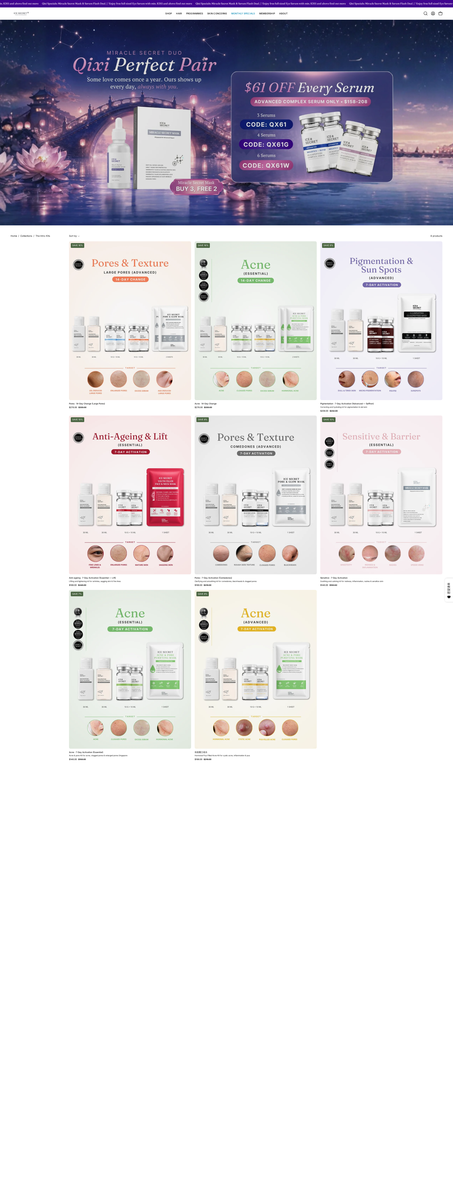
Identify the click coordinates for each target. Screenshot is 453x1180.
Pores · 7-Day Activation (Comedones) (213, 578)
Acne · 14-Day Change (206, 404)
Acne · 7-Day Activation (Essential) (86, 752)
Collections (26, 236)
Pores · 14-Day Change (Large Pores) (87, 404)
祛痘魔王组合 (201, 752)
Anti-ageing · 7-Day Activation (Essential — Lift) (92, 578)
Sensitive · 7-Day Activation (334, 578)
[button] (179, 13)
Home (14, 236)
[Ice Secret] (21, 13)
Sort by (73, 236)
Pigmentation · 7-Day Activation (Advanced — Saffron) (347, 404)
